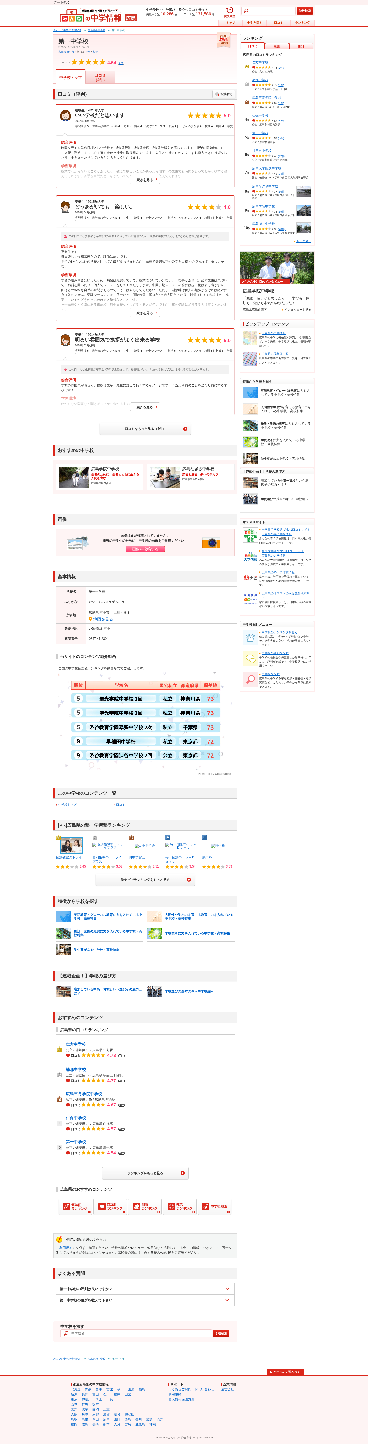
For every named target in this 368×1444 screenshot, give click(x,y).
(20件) (282, 229)
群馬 (85, 1404)
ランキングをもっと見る (145, 1173)
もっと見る (303, 241)
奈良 (117, 1414)
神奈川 (86, 1399)
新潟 (74, 1394)
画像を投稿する (145, 549)
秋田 (120, 1389)
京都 (95, 1414)
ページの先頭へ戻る (286, 1372)
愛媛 (149, 1419)
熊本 (106, 1424)
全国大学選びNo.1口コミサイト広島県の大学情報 (283, 553)
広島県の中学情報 (274, 333)
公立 (87, 51)
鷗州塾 (207, 857)
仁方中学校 (76, 1044)
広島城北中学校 (263, 224)
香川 (138, 1419)
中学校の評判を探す (275, 653)
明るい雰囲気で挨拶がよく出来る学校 (117, 339)
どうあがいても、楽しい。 (105, 206)
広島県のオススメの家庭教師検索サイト (286, 596)
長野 (85, 1394)
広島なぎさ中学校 (265, 186)
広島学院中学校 (263, 206)
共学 (95, 51)
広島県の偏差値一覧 (275, 354)
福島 (142, 1389)
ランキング (302, 22)
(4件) (281, 120)
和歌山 (129, 1414)
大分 (117, 1424)
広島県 (62, 51)
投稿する (227, 94)
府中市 (70, 51)
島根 (85, 1419)
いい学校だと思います (100, 115)
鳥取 (74, 1419)
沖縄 (152, 1424)
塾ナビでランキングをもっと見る (145, 880)
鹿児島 (140, 1424)
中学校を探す (271, 674)
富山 (95, 1394)
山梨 (128, 1394)
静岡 (95, 1409)
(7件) (281, 67)
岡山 (95, 1419)
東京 (74, 1399)
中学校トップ (70, 77)
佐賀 (85, 1424)
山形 (131, 1389)
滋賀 (106, 1414)
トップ (230, 22)
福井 (117, 1394)
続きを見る (145, 180)
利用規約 (65, 1248)
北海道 (76, 1389)
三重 (106, 1409)
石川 (106, 1394)
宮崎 (128, 1424)
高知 (160, 1419)
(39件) (282, 211)
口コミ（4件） (100, 77)
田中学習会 (137, 857)
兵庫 (85, 1414)
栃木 (95, 1404)
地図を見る (103, 619)
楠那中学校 (76, 1069)
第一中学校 (76, 1142)
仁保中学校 (76, 1118)
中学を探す (254, 22)
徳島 (128, 1419)
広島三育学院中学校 (84, 1094)
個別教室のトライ (69, 857)
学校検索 (305, 11)
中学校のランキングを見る (280, 632)
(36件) (282, 191)
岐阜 (85, 1409)
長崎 (95, 1424)
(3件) (281, 85)
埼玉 (99, 1399)
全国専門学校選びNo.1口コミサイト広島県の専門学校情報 (286, 532)
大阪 (74, 1414)
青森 (88, 1389)
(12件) (282, 155)
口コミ (278, 22)
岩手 (99, 1389)
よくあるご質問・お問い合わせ (191, 1389)
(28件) (282, 173)
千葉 (109, 1399)
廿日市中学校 (262, 151)
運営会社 (227, 1389)
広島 (106, 1419)
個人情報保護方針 (181, 1399)
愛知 (74, 1409)
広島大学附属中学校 (266, 168)
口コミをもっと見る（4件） (145, 429)
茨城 (74, 1404)
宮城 (109, 1389)
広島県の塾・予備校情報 (278, 572)
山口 (117, 1419)
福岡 (74, 1424)
